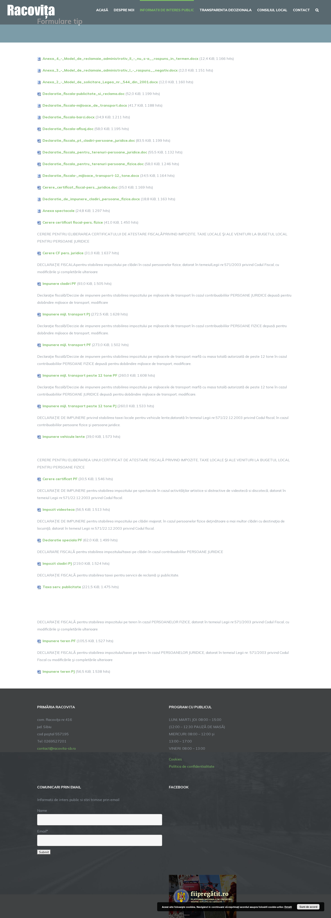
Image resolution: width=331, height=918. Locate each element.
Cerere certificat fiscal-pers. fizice (73, 222)
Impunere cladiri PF (59, 283)
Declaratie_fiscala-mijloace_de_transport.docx (85, 105)
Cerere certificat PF (60, 479)
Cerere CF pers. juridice (63, 253)
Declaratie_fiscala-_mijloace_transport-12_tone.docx (91, 175)
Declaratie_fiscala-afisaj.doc (68, 128)
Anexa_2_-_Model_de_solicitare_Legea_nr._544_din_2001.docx (100, 82)
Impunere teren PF (59, 641)
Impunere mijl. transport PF (67, 344)
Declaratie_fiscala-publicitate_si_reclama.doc (84, 93)
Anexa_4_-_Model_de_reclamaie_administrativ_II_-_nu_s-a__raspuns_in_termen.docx (120, 58)
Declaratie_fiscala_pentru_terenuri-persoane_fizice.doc (93, 164)
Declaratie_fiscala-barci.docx (69, 117)
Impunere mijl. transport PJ (66, 314)
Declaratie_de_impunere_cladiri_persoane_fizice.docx (91, 199)
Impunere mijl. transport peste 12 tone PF (80, 375)
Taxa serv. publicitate (62, 587)
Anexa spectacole (59, 210)
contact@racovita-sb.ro (56, 748)
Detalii (288, 907)
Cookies (175, 759)
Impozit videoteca (59, 509)
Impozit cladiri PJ (57, 563)
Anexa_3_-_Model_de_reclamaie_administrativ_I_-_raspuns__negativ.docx (110, 70)
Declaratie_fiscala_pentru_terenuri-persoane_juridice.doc (95, 152)
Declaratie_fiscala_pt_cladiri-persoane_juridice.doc (89, 140)
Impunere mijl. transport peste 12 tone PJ (79, 406)
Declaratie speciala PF (62, 540)
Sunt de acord (308, 907)
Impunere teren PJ (59, 671)
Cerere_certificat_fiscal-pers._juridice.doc (80, 187)
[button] (317, 9)
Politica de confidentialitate (191, 766)
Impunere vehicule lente (64, 436)
